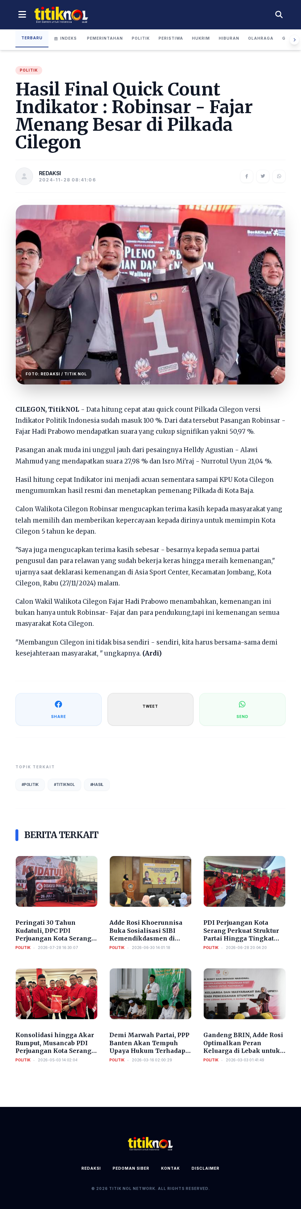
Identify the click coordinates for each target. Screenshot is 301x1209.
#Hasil (97, 784)
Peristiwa (171, 38)
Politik (141, 38)
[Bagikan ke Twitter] (262, 176)
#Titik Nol (64, 784)
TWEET (150, 706)
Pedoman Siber (131, 1168)
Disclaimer (206, 1168)
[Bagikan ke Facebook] (246, 176)
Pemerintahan (105, 38)
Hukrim (201, 38)
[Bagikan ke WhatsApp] (279, 176)
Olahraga (260, 38)
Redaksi (91, 1168)
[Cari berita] (279, 15)
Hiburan (229, 38)
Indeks (68, 38)
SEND (242, 716)
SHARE (58, 716)
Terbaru (32, 38)
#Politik (30, 784)
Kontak (170, 1168)
